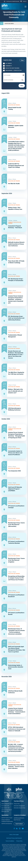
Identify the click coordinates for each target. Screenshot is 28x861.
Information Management (19, 805)
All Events (8, 63)
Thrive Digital (16, 834)
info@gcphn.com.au (8, 803)
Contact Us (24, 1)
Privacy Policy (17, 803)
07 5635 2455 (6, 805)
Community (8, 65)
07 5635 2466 (6, 807)
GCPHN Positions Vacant (7, 817)
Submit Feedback (19, 823)
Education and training (12, 68)
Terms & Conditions (10, 841)
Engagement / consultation (13, 70)
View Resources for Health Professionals (12, 1)
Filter (21, 85)
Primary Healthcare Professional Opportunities (7, 820)
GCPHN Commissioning (7, 823)
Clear (22, 60)
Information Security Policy (19, 807)
